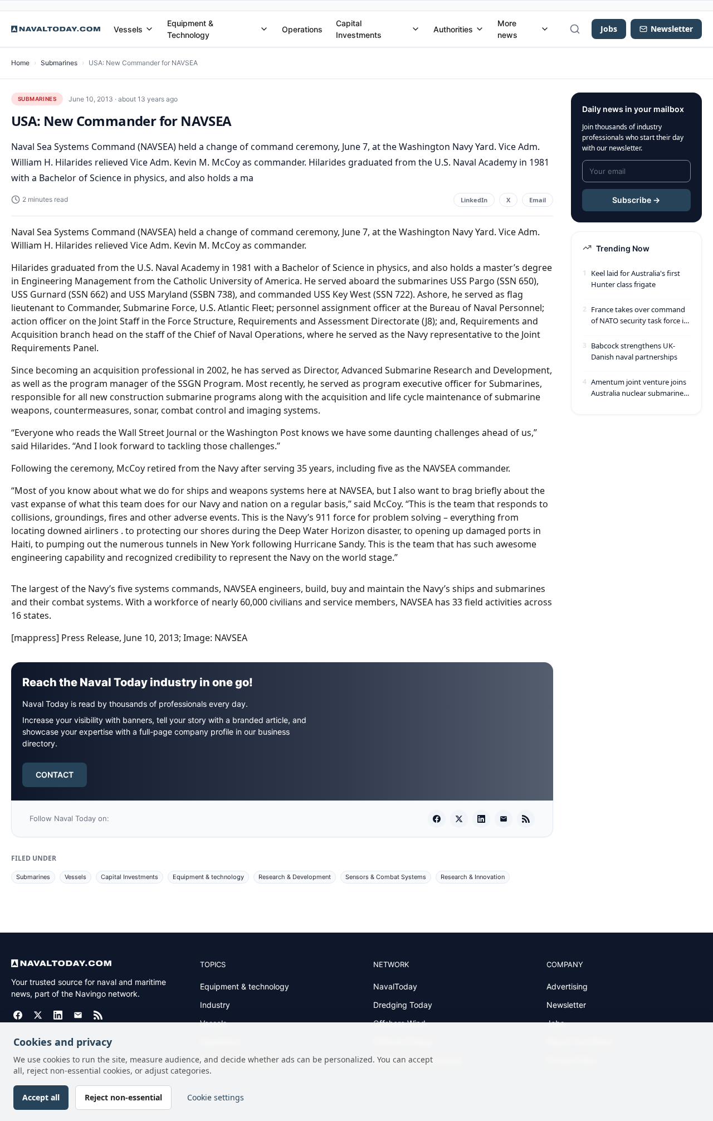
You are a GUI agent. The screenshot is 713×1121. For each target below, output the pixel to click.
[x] (459, 819)
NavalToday (395, 986)
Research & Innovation (473, 877)
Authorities (453, 29)
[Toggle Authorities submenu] (479, 29)
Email (537, 200)
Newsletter (566, 1005)
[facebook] (437, 819)
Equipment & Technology (190, 29)
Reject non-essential (123, 1097)
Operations (302, 29)
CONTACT (55, 774)
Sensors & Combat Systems (385, 877)
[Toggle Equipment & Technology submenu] (264, 29)
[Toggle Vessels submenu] (149, 29)
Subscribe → (636, 200)
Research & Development (294, 877)
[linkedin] (481, 819)
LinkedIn (474, 200)
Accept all (41, 1097)
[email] (503, 819)
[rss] (526, 819)
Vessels (128, 29)
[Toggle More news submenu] (544, 29)
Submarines (59, 63)
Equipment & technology (208, 877)
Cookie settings (215, 1097)
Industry (215, 1005)
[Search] (575, 29)
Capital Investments (359, 29)
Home (20, 63)
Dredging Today (402, 1005)
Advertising (567, 986)
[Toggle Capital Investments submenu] (415, 29)
